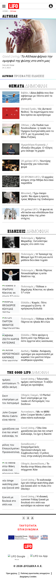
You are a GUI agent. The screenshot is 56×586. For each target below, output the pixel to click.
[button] (4, 6)
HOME (5, 11)
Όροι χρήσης (11, 573)
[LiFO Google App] (17, 557)
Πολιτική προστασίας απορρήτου (35, 573)
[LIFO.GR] (13, 6)
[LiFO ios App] (39, 557)
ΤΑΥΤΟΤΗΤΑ (28, 525)
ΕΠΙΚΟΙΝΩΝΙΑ (28, 529)
